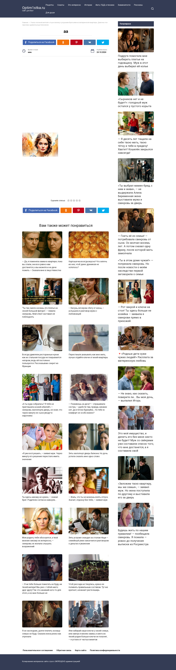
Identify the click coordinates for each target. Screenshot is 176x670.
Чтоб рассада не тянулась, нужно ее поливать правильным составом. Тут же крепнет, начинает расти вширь (88, 587)
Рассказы (138, 5)
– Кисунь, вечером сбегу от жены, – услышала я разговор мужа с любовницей (86, 311)
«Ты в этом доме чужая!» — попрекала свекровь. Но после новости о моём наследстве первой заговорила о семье (135, 267)
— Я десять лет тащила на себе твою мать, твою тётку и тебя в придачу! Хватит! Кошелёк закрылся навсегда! (135, 145)
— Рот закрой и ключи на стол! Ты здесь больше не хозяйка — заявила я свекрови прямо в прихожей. (134, 314)
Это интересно (74, 5)
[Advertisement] (66, 76)
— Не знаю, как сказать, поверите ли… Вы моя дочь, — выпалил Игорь (135, 397)
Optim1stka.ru (33, 8)
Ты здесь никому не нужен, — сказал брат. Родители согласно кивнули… (40, 498)
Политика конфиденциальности (105, 650)
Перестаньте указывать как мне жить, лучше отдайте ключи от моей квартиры (88, 356)
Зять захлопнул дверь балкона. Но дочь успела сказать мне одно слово (88, 455)
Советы (60, 5)
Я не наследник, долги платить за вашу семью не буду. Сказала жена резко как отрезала (41, 634)
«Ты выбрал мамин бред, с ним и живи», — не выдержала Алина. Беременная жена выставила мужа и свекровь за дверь (135, 194)
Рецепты (50, 5)
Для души (50, 12)
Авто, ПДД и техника (105, 5)
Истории (88, 5)
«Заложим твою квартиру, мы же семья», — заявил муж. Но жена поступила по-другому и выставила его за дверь (135, 490)
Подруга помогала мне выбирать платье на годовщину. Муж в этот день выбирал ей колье (133, 61)
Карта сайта (80, 650)
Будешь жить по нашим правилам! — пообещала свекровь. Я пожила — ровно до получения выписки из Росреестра (133, 537)
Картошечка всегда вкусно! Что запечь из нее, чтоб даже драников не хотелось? (88, 264)
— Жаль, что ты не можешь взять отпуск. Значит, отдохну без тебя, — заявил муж (88, 498)
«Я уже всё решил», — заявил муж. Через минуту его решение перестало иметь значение (42, 456)
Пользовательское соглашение (38, 650)
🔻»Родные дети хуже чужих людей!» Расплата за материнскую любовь (135, 357)
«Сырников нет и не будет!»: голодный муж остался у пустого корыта (134, 103)
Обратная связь (63, 650)
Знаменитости (124, 5)
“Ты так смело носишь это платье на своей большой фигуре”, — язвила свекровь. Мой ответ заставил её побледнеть (40, 312)
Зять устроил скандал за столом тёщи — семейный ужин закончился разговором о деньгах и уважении (89, 540)
